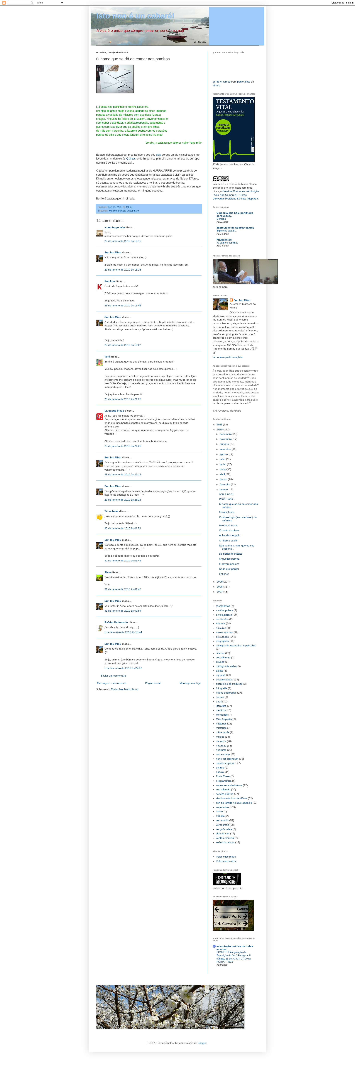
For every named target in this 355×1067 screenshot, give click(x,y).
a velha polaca (224, 610)
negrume (221, 749)
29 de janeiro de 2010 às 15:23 (122, 269)
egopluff (220, 675)
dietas (219, 670)
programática (223, 780)
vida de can (222, 833)
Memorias (222, 714)
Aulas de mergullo (229, 535)
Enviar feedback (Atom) (124, 689)
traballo (220, 815)
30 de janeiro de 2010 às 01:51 (122, 528)
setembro (226, 449)
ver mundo (222, 820)
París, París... (227, 498)
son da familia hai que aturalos (234, 802)
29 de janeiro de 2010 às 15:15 (122, 240)
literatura (221, 705)
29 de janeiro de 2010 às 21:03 (122, 399)
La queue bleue (114, 410)
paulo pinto (243, 81)
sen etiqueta (223, 789)
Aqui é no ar (226, 493)
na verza (221, 741)
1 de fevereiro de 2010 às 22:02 (123, 668)
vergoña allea (224, 829)
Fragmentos (224, 239)
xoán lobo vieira (225, 842)
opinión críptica (117, 210)
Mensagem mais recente (111, 683)
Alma (107, 572)
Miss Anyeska (224, 719)
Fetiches (224, 573)
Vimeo (216, 85)
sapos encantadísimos (229, 785)
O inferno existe (228, 540)
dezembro (226, 433)
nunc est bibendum (227, 758)
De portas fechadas (230, 553)
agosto (224, 454)
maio (223, 469)
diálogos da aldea (226, 666)
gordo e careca (221, 81)
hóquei (220, 697)
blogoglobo (222, 641)
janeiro (224, 489)
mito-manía (222, 732)
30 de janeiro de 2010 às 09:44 (122, 560)
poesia (220, 771)
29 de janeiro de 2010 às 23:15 (122, 499)
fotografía (221, 688)
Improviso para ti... (227, 230)
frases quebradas (226, 692)
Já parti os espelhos (227, 242)
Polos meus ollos (226, 861)
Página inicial (152, 683)
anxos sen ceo (224, 632)
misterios (221, 723)
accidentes (222, 619)
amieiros (221, 627)
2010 (220, 429)
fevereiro (225, 484)
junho (223, 464)
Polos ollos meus (226, 856)
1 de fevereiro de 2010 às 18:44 (123, 632)
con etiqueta (223, 657)
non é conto (223, 754)
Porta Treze (223, 776)
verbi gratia (222, 824)
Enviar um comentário (113, 675)
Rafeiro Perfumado (116, 622)
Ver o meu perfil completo (228, 357)
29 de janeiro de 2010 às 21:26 (122, 445)
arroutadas (222, 636)
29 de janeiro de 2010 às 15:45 (122, 305)
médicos (221, 710)
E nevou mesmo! (229, 563)
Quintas (131, 158)
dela (158, 154)
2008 (220, 586)
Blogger (202, 1042)
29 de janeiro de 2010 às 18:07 (122, 344)
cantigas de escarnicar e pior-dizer (236, 645)
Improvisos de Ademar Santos (235, 227)
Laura (219, 701)
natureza (221, 745)
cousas (220, 661)
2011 (220, 424)
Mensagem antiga (190, 683)
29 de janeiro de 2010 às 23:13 (122, 474)
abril (223, 474)
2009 (220, 581)
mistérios (221, 727)
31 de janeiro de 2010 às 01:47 (122, 589)
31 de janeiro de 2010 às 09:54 (122, 610)
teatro (219, 811)
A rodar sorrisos (228, 525)
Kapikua (109, 281)
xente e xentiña (225, 837)
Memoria (221, 218)
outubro (225, 443)
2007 (220, 591)
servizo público (224, 793)
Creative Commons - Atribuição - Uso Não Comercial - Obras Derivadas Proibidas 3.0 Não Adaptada (236, 195)
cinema (220, 653)
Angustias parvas (229, 558)
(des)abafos (223, 605)
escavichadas (224, 679)
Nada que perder (229, 568)
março (224, 479)
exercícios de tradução (229, 683)
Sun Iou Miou (112, 252)
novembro (226, 438)
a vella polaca (224, 614)
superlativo (133, 210)
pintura (220, 767)
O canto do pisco (229, 530)
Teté (107, 356)
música (220, 736)
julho (223, 459)
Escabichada (226, 512)
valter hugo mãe (114, 227)
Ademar (220, 623)
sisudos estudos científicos (231, 798)
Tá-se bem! (111, 511)
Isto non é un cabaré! (135, 15)
